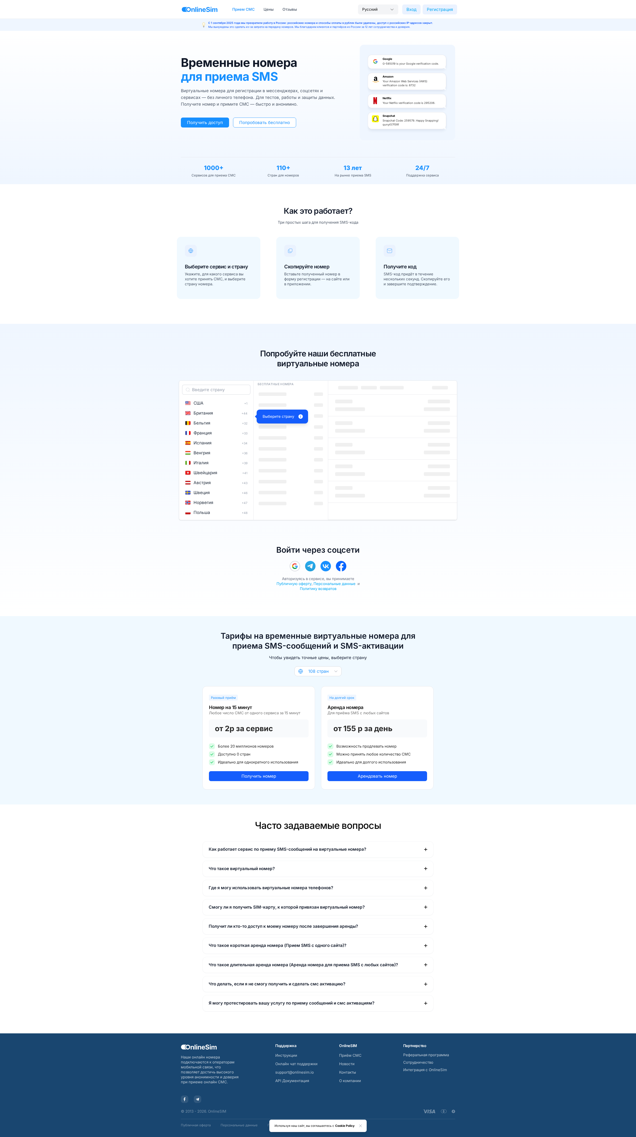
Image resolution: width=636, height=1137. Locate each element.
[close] (360, 1126)
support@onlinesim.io (294, 1072)
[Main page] (199, 9)
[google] (295, 566)
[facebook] (341, 566)
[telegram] (310, 566)
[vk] (325, 566)
